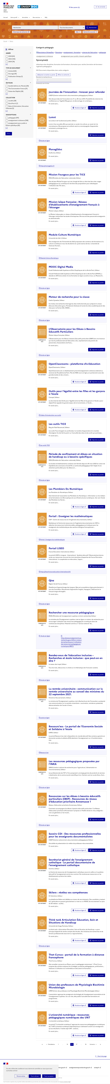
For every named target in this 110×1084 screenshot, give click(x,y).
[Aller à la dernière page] (100, 1044)
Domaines (58, 52)
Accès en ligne (79, 108)
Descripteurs (11, 115)
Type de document (13, 68)
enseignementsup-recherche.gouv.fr (79, 1068)
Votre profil (13, 17)
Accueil (5, 17)
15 (67, 1044)
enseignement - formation (72, 52)
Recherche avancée (89, 32)
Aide (77, 32)
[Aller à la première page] (42, 1044)
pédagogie (102, 52)
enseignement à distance (44, 56)
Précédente (51, 1044)
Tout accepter (49, 1076)
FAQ (46, 17)
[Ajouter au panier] (91, 108)
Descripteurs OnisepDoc (46, 52)
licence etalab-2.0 (64, 1082)
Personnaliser (21, 1076)
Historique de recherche (20, 32)
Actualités (25, 17)
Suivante (92, 1044)
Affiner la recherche (63, 75)
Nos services (36, 17)
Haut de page (102, 1056)
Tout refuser (35, 1076)
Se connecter (101, 7)
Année (8, 53)
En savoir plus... (54, 104)
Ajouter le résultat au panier (47, 75)
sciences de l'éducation (89, 52)
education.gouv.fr (60, 1068)
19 (85, 1044)
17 (76, 1044)
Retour (11, 41)
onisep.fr (96, 1068)
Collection (10, 98)
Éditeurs (9, 83)
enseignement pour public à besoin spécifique (76, 56)
